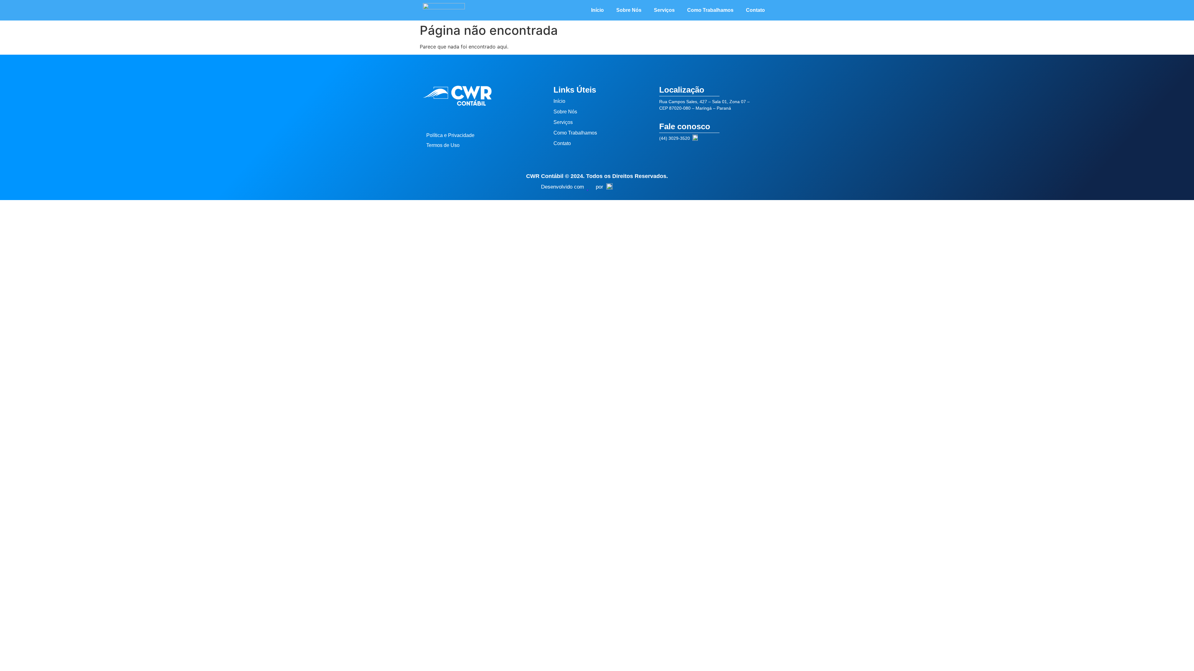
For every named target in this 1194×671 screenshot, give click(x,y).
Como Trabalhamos (710, 10)
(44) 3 (665, 138)
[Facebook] (443, 118)
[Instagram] (429, 118)
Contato (755, 10)
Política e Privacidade (450, 135)
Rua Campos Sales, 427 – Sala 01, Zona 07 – (704, 101)
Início (597, 10)
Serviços (664, 10)
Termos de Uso (443, 145)
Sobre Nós (628, 10)
